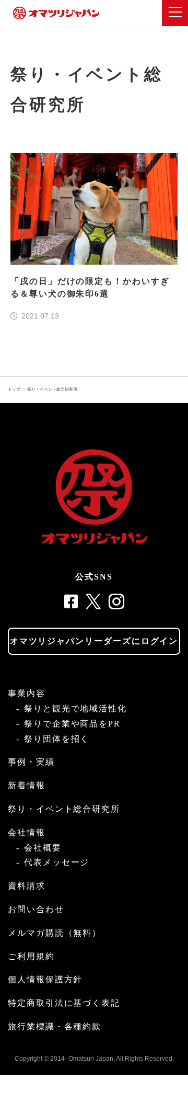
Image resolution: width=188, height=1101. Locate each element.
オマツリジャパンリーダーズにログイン (94, 641)
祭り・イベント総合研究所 (52, 389)
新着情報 (26, 785)
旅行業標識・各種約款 (54, 1026)
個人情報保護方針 (45, 979)
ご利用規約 (31, 956)
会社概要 (43, 847)
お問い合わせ (36, 909)
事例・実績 (31, 761)
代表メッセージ (56, 862)
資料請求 (26, 885)
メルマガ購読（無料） (54, 932)
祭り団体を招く (56, 738)
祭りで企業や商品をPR (72, 723)
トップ (14, 389)
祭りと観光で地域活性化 (75, 708)
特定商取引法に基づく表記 (64, 1002)
